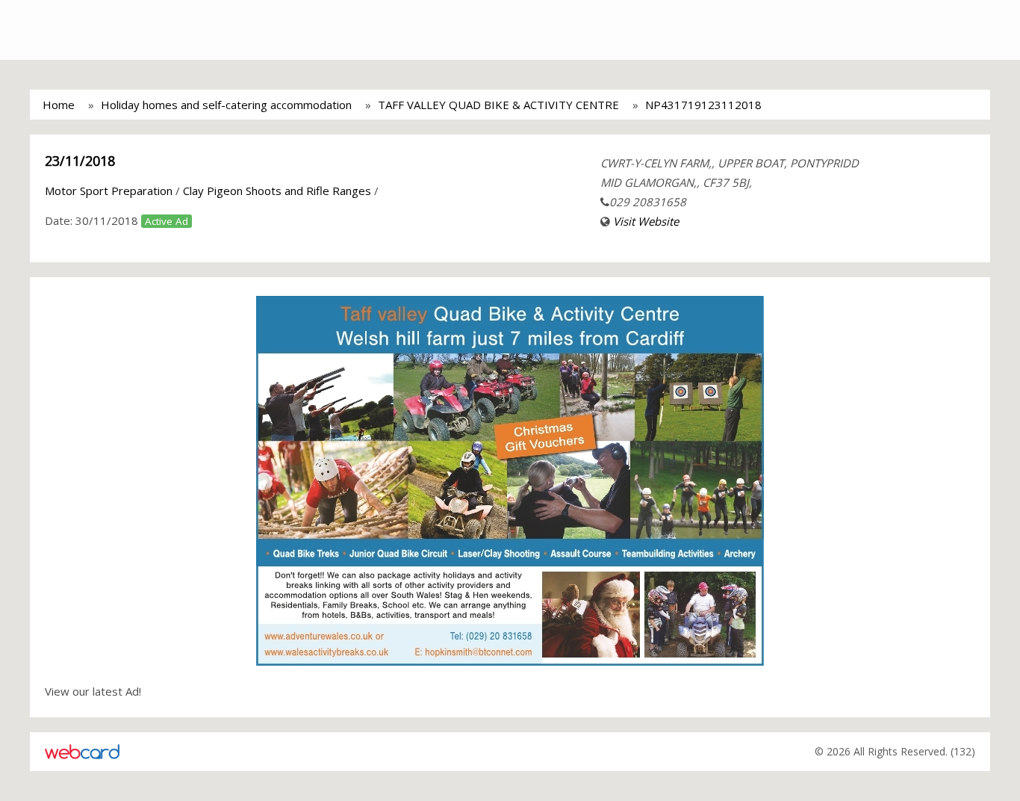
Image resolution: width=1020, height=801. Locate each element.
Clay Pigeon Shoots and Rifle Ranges (277, 190)
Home (59, 104)
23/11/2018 (80, 161)
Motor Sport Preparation (108, 190)
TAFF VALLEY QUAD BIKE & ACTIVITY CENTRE (498, 104)
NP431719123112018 (703, 104)
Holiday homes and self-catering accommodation (226, 104)
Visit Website (646, 221)
